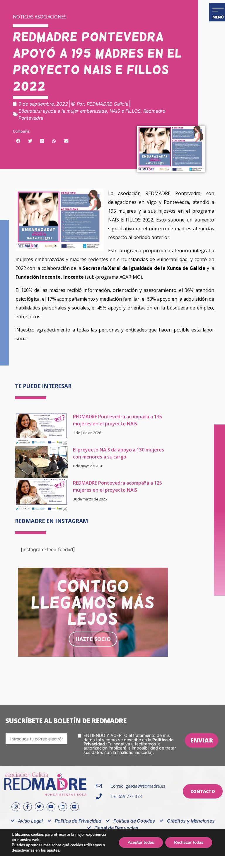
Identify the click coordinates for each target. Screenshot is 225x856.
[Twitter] (39, 806)
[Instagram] (15, 806)
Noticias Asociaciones (40, 16)
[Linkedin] (62, 806)
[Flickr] (74, 806)
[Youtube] (51, 806)
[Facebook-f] (27, 806)
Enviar (201, 740)
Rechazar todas (188, 842)
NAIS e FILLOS (125, 111)
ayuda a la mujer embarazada (75, 111)
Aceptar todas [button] (141, 842)
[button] (18, 141)
